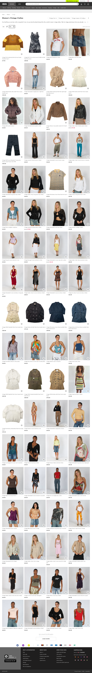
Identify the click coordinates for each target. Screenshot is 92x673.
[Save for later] (21, 54)
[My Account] (81, 4)
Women (8, 14)
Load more (46, 639)
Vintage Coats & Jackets (64, 18)
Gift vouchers (59, 654)
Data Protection (26, 664)
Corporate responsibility (44, 656)
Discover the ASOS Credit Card (63, 662)
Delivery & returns (26, 656)
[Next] (88, 18)
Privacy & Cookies (78, 671)
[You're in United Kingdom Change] (88, 1)
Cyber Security (42, 660)
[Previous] (47, 18)
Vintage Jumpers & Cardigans (79, 18)
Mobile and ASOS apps (61, 652)
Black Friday (59, 658)
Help (24, 652)
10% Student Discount (27, 660)
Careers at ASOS (43, 654)
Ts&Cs (83, 671)
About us (41, 652)
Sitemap (24, 662)
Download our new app (72, 1)
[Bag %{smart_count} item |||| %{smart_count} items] (88, 4)
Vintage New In (53, 18)
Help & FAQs (82, 1)
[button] (75, 656)
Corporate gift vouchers (61, 656)
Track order (25, 654)
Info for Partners (60, 660)
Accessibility (88, 671)
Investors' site (42, 658)
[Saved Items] (84, 4)
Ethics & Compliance (27, 666)
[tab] (4, 7)
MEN (19, 4)
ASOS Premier (25, 658)
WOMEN (12, 4)
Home (3, 14)
